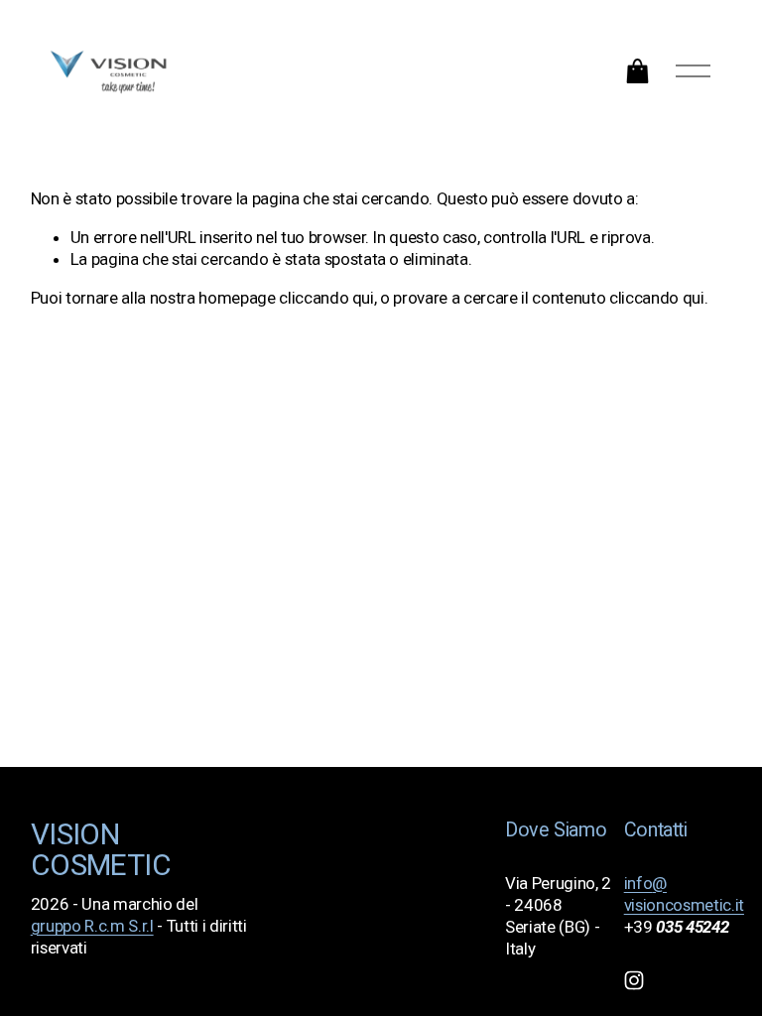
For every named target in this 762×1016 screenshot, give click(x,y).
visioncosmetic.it (684, 905)
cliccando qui (326, 298)
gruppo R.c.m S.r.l (92, 926)
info (638, 883)
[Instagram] (634, 980)
